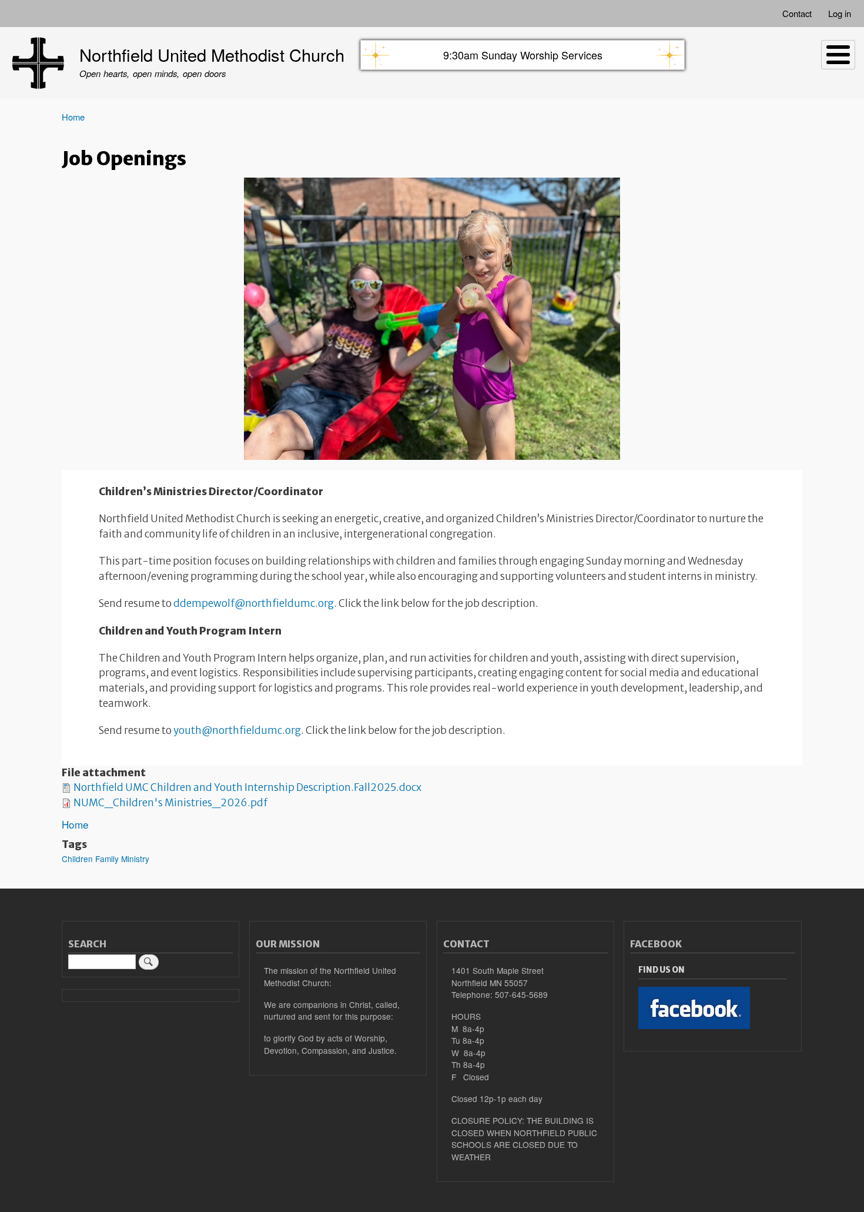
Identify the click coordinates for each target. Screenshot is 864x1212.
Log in (839, 13)
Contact (797, 13)
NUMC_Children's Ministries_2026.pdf (170, 802)
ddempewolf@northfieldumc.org (253, 603)
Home (73, 117)
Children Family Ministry (105, 858)
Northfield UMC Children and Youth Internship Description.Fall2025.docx (247, 787)
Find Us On (661, 970)
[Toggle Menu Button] (838, 54)
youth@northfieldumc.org (237, 730)
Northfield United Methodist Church (211, 54)
